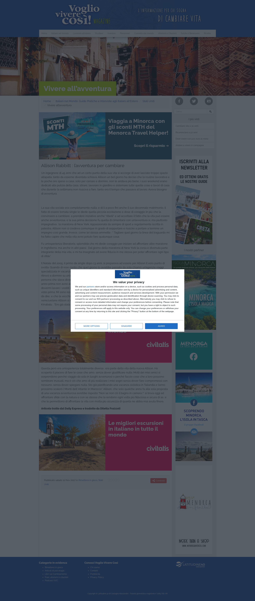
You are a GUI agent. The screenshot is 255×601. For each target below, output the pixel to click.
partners (90, 287)
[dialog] (127, 300)
